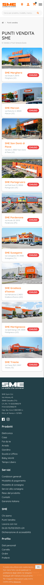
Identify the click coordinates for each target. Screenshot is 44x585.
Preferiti (6, 557)
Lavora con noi (9, 524)
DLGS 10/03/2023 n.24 (13, 528)
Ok (38, 567)
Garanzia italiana (10, 501)
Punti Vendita (8, 519)
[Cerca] (38, 13)
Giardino (6, 449)
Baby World (8, 458)
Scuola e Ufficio (10, 453)
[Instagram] (8, 419)
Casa (4, 437)
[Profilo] (28, 4)
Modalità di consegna (13, 484)
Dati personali (9, 545)
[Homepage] (3, 23)
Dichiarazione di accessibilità (16, 532)
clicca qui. (17, 582)
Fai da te (6, 441)
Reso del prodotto (11, 493)
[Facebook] (3, 419)
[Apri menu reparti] (40, 4)
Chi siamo (7, 515)
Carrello (6, 549)
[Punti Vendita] (22, 4)
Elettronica (7, 433)
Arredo (5, 445)
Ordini (5, 553)
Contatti (6, 497)
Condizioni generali (11, 476)
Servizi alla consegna (12, 488)
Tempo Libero (9, 462)
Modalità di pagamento (14, 480)
